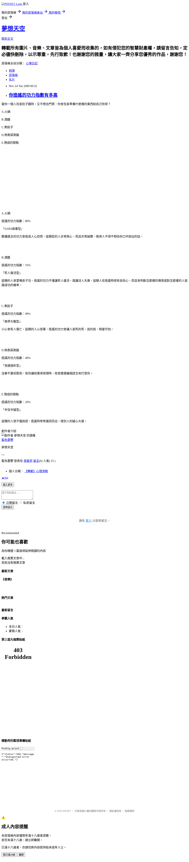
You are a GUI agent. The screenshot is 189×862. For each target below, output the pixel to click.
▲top (4, 477)
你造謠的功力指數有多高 (33, 95)
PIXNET (67, 811)
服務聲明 (129, 811)
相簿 (12, 70)
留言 (36, 460)
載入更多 (8, 484)
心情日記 (32, 63)
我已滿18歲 (9, 854)
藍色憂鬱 (7, 439)
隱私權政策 (115, 811)
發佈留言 (8, 507)
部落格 (13, 75)
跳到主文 (7, 38)
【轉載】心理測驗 (36, 471)
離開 (21, 854)
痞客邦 (28, 460)
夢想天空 (13, 28)
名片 (12, 79)
